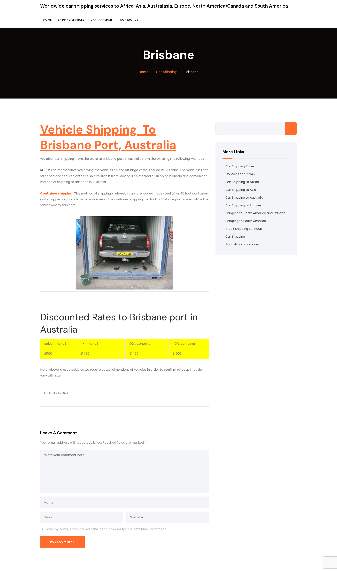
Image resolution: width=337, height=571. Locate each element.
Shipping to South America (245, 221)
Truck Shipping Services (243, 228)
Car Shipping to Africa (242, 182)
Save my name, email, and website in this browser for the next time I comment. (105, 529)
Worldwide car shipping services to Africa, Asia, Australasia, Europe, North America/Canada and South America (164, 6)
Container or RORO (240, 174)
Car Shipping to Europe (243, 205)
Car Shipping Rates (240, 166)
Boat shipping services (242, 244)
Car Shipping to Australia (244, 197)
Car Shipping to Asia (240, 189)
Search (291, 128)
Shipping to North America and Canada (255, 213)
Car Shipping (235, 236)
